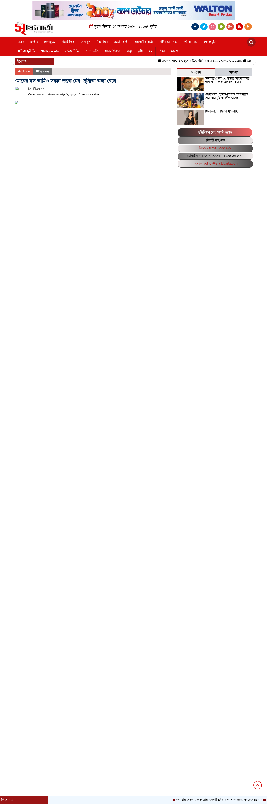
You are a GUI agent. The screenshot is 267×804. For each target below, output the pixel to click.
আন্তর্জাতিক (68, 42)
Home (25, 71)
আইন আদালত (168, 42)
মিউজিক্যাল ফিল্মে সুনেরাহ (221, 111)
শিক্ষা (162, 51)
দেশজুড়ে (49, 42)
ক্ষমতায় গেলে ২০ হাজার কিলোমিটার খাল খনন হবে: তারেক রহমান (193, 61)
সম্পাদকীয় (92, 51)
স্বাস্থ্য (129, 51)
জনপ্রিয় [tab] (233, 72)
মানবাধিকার (112, 51)
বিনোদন (102, 42)
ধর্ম (150, 51)
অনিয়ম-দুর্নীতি (26, 51)
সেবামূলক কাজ (50, 51)
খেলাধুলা (86, 42)
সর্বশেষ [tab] (196, 72)
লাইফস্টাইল (72, 51)
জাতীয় (34, 42)
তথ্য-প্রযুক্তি (210, 42)
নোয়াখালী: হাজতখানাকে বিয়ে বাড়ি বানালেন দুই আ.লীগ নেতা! (226, 96)
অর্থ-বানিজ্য (190, 42)
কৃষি (140, 51)
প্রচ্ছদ (21, 42)
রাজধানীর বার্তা (143, 42)
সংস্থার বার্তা (121, 42)
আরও (174, 51)
